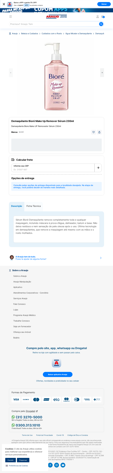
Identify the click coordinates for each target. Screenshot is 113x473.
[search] (56, 24)
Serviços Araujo (20, 298)
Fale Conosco (19, 304)
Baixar (104, 4)
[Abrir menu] (10, 17)
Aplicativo (17, 287)
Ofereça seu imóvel (22, 332)
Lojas (15, 310)
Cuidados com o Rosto (52, 33)
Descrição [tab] (16, 206)
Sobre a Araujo (20, 276)
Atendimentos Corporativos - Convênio (30, 293)
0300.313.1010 (27, 425)
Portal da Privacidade (44, 435)
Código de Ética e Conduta (77, 435)
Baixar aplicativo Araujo (57, 374)
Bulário (16, 338)
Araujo (15, 33)
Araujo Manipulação (22, 282)
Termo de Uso (27, 435)
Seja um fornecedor (22, 326)
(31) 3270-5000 (28, 417)
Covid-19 (60, 435)
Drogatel (30, 411)
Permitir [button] (11, 460)
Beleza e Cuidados (29, 33)
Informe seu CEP (21, 166)
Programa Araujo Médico (24, 315)
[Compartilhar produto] (99, 132)
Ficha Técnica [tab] (33, 206)
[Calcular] (98, 168)
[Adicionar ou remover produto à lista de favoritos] (93, 132)
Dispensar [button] (23, 460)
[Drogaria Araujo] (56, 17)
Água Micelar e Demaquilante (78, 33)
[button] (16, 465)
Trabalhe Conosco (21, 321)
